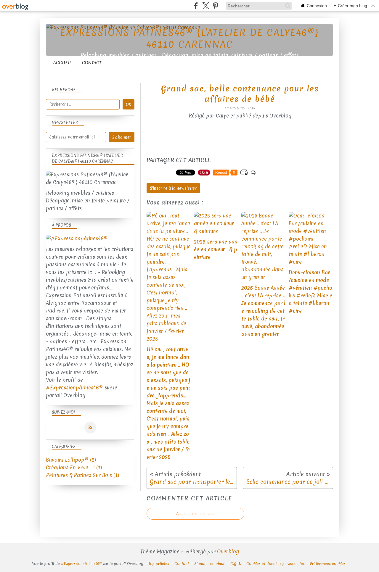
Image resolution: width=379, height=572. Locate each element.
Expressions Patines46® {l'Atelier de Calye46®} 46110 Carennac (189, 38)
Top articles (159, 563)
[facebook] (196, 5)
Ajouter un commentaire (195, 514)
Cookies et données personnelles (275, 563)
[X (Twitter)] (205, 5)
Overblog (228, 551)
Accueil (62, 63)
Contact (92, 63)
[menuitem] (62, 63)
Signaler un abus (209, 563)
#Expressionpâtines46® (74, 387)
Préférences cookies (328, 563)
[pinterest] (215, 5)
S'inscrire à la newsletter (173, 188)
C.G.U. (235, 563)
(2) (71, 459)
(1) (74, 467)
